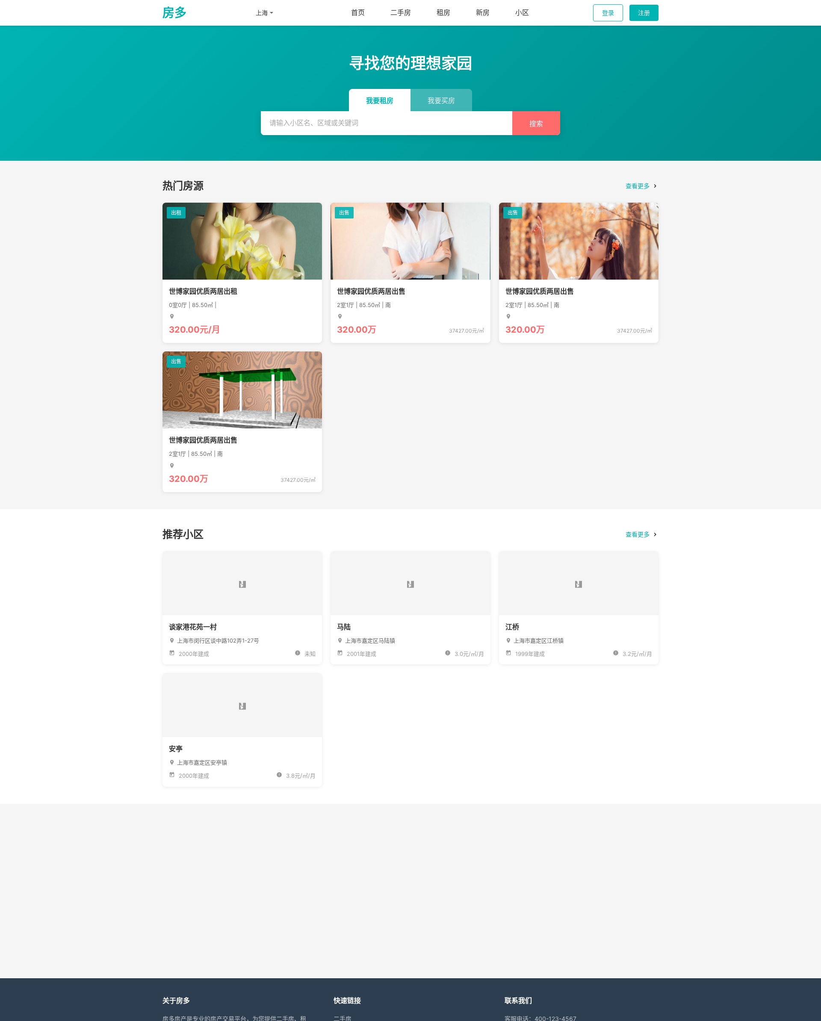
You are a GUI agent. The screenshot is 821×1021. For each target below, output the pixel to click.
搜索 (536, 123)
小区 (522, 12)
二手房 (400, 12)
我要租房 (379, 100)
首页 (358, 12)
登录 (608, 12)
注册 (644, 12)
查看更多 (638, 185)
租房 (443, 12)
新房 (483, 12)
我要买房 (441, 100)
